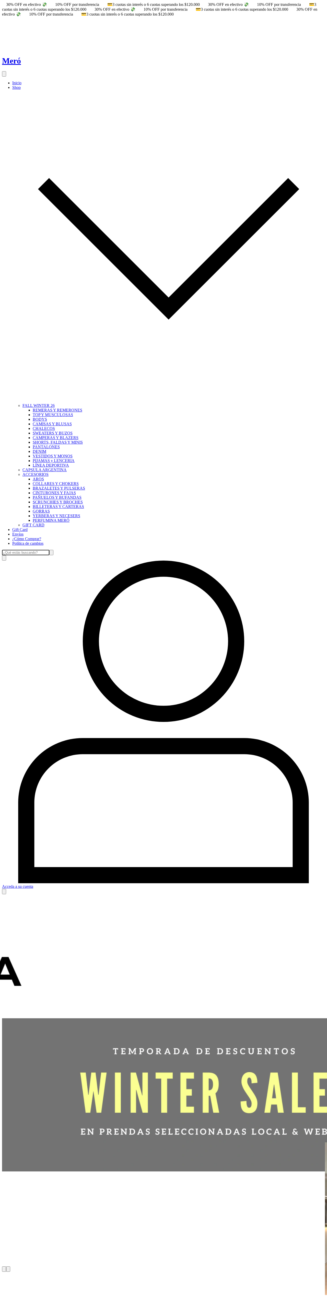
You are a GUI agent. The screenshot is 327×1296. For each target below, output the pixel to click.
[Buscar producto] (4, 558)
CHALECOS (44, 428)
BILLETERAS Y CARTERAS (58, 506)
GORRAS (41, 511)
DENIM (39, 451)
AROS (38, 479)
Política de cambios (27, 543)
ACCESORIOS (35, 474)
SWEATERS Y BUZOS (53, 433)
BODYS (40, 419)
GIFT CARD (33, 525)
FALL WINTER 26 (38, 405)
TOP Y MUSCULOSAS (53, 415)
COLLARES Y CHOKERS (56, 483)
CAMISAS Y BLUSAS (52, 424)
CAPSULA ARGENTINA (44, 470)
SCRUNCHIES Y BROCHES (58, 502)
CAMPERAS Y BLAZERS (55, 437)
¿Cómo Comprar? (26, 539)
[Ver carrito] (4, 891)
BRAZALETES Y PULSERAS (59, 488)
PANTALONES (46, 447)
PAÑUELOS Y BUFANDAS (57, 497)
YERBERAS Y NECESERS (56, 516)
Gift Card (20, 529)
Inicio (16, 83)
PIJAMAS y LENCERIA (54, 460)
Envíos (18, 534)
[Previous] (4, 1269)
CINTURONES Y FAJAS (54, 493)
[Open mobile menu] (4, 74)
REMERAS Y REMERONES (57, 410)
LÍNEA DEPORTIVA (51, 465)
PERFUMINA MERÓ (51, 520)
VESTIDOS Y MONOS (53, 456)
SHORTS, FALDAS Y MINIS (58, 442)
